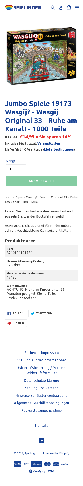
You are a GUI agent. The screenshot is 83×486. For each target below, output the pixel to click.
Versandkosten (48, 143)
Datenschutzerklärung (41, 380)
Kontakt (41, 426)
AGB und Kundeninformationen (41, 360)
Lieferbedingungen (59, 149)
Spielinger (31, 453)
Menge (11, 161)
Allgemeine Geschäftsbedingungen (41, 403)
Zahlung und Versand (41, 388)
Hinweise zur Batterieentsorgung (41, 395)
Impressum (50, 353)
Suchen (30, 353)
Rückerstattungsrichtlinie (41, 410)
